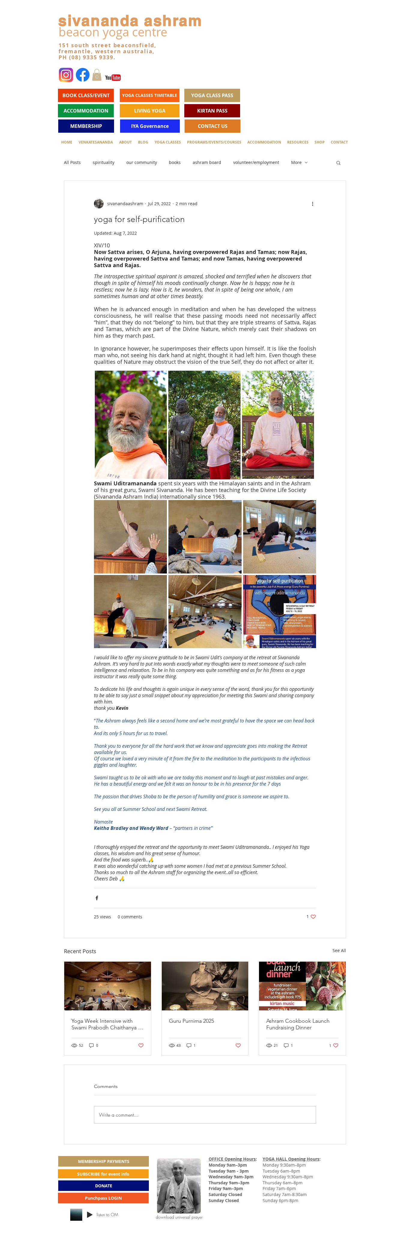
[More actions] (312, 203)
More (296, 162)
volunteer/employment (256, 162)
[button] (97, 75)
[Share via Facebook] (97, 898)
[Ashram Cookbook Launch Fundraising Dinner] (302, 986)
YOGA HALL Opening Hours (291, 1159)
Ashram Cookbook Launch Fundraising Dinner (298, 1024)
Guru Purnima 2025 (191, 1021)
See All (339, 950)
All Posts (72, 162)
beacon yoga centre (113, 32)
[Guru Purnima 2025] (205, 986)
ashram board (207, 162)
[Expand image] (130, 536)
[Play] (89, 1215)
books (175, 162)
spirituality (103, 162)
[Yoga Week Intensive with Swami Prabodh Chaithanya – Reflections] (107, 986)
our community (141, 162)
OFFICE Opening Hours (232, 1159)
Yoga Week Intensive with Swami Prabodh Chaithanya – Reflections (106, 1024)
